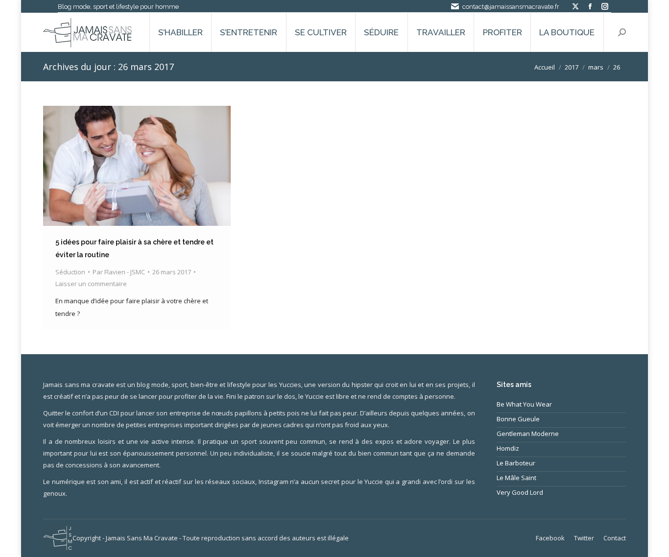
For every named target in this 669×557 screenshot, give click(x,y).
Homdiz (508, 448)
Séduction (70, 271)
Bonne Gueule (518, 418)
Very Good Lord (520, 492)
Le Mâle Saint (516, 477)
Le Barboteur (516, 463)
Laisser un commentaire (91, 283)
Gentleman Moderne (528, 433)
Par (119, 271)
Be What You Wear (524, 404)
